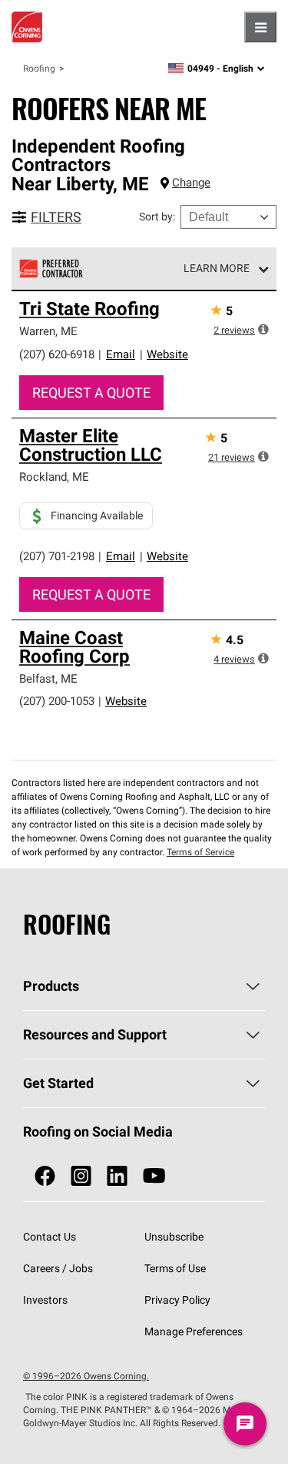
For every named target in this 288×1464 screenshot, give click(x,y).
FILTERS (56, 217)
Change (191, 182)
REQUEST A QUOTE (91, 392)
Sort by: (157, 216)
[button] (263, 329)
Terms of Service (200, 852)
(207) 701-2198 (56, 556)
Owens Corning (27, 27)
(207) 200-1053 (56, 700)
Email (120, 354)
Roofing (39, 68)
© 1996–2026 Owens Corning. (86, 1376)
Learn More (217, 268)
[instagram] (81, 1176)
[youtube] (154, 1176)
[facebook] (45, 1176)
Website (167, 354)
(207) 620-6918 (56, 354)
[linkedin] (117, 1176)
